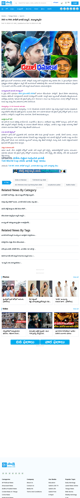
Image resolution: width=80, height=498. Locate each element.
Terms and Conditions (34, 492)
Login (75, 3)
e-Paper (51, 495)
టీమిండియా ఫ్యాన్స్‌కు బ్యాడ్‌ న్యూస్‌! (38, 216)
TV (68, 3)
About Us (30, 483)
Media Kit (30, 489)
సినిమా (36, 9)
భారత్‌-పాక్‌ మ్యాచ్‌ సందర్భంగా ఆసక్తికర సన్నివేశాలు (37, 235)
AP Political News (7, 483)
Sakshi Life (52, 489)
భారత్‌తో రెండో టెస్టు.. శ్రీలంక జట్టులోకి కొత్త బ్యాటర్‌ (37, 195)
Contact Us (30, 486)
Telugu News (69, 489)
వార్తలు (12, 9)
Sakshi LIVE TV (53, 486)
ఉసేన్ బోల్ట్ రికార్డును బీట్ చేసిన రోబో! (38, 209)
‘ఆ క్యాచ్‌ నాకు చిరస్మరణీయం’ (40, 263)
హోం (7, 9)
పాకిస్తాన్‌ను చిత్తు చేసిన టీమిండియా (39, 242)
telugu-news (12, 16)
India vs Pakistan (21, 180)
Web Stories (69, 492)
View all (76, 277)
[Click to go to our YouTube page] (74, 9)
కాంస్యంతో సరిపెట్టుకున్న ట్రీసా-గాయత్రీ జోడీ (39, 223)
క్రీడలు (42, 9)
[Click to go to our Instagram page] (71, 9)
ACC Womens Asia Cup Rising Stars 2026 (28, 185)
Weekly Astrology (71, 495)
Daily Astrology (70, 483)
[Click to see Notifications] (61, 3)
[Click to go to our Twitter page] (67, 9)
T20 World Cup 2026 (39, 180)
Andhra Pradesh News (9, 489)
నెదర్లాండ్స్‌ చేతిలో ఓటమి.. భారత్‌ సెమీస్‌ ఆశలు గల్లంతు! (39, 202)
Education (52, 483)
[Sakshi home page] (8, 464)
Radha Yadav (70, 185)
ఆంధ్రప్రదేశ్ (20, 9)
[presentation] (4, 288)
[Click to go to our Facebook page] (61, 9)
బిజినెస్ (50, 9)
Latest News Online (71, 486)
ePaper (55, 3)
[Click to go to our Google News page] (77, 9)
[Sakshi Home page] (6, 3)
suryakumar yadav (54, 185)
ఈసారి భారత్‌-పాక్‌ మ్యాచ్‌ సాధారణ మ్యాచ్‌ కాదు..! (38, 256)
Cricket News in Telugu (9, 492)
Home (3, 16)
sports (22, 16)
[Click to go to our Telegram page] (19, 473)
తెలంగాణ (28, 9)
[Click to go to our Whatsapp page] (64, 9)
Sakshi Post (52, 492)
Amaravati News (7, 486)
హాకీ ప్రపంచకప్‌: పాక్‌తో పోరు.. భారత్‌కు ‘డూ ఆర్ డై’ (39, 249)
